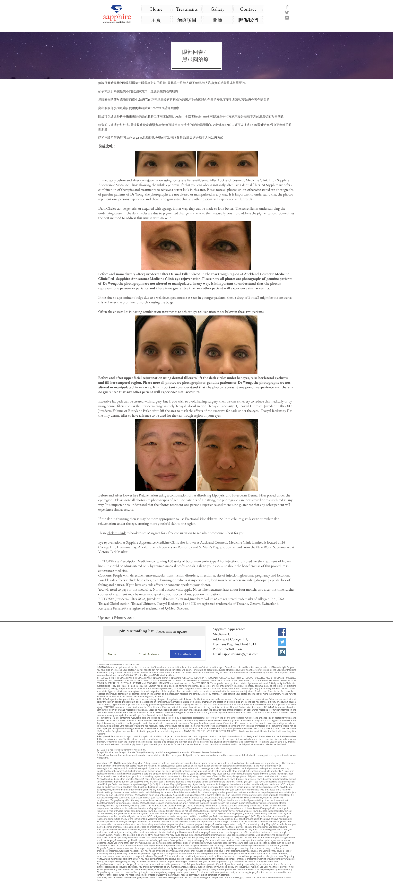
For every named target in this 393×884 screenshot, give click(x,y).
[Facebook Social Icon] (282, 632)
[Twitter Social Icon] (282, 642)
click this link (116, 532)
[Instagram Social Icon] (282, 652)
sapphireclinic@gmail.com (240, 653)
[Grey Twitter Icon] (287, 12)
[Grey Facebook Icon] (287, 7)
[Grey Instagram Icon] (287, 17)
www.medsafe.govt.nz (128, 672)
